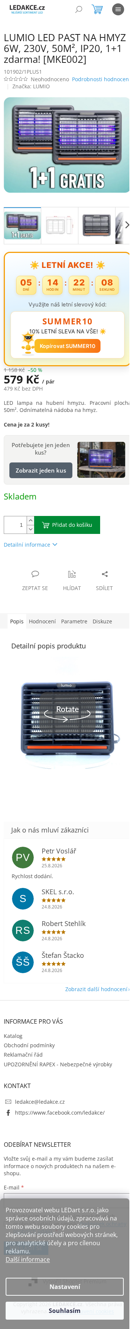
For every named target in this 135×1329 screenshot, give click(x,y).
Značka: (31, 86)
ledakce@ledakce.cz (40, 1101)
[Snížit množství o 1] (30, 529)
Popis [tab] (17, 621)
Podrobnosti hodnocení (101, 79)
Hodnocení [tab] (42, 621)
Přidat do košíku (72, 524)
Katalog (13, 1035)
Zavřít (43, 566)
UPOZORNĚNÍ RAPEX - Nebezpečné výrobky (58, 1064)
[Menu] (118, 9)
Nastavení (65, 1287)
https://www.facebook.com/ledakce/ (60, 1112)
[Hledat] (78, 9)
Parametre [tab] (74, 621)
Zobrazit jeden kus (41, 470)
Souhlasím (65, 1311)
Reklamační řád (23, 1054)
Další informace (28, 1259)
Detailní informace (27, 544)
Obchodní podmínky (29, 1045)
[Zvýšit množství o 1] (30, 520)
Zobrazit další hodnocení (96, 989)
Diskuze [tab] (102, 621)
